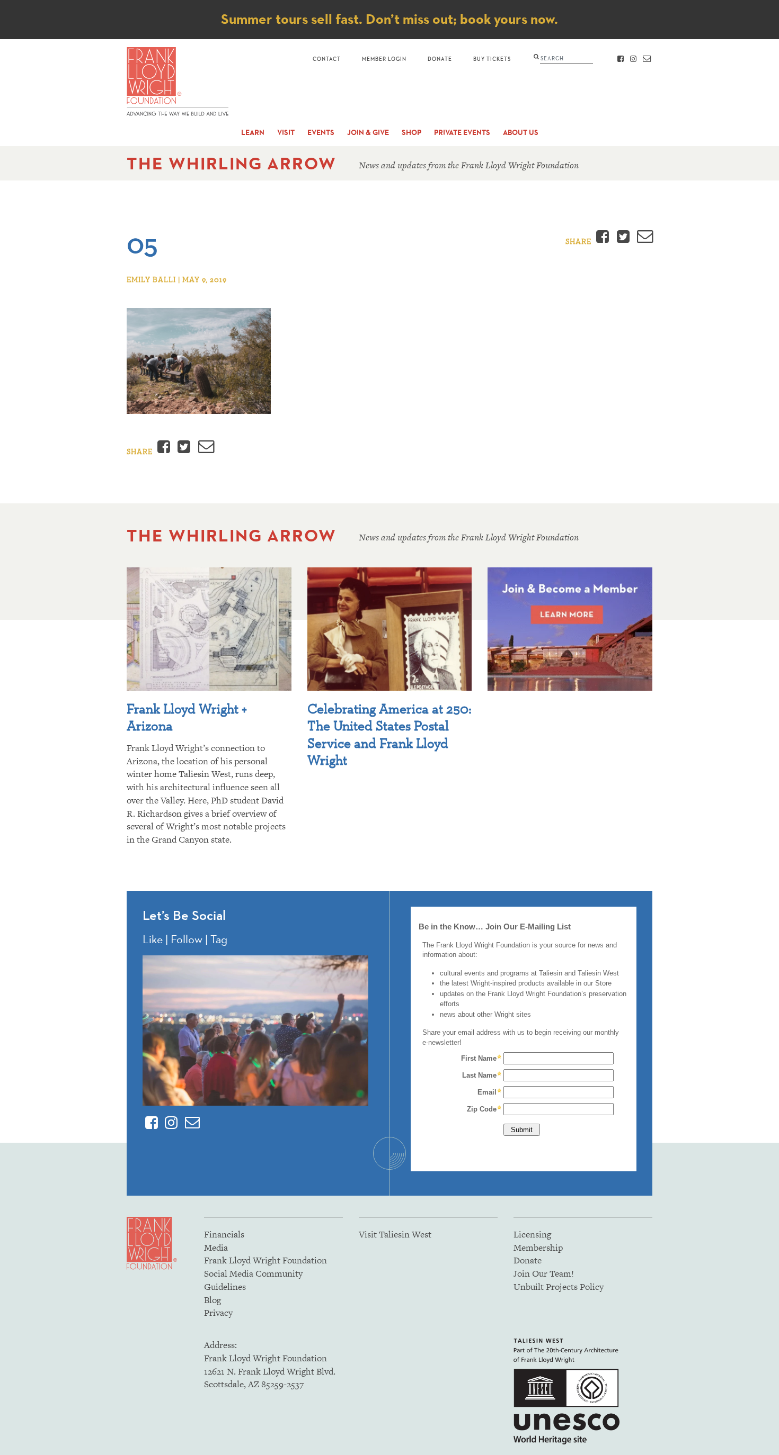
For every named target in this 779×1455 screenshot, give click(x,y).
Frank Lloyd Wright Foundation (265, 1260)
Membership (538, 1247)
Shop (411, 133)
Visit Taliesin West (395, 1234)
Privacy (218, 1312)
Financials (224, 1234)
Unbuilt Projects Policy (559, 1286)
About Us (520, 133)
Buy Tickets (492, 58)
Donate (440, 58)
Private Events (462, 133)
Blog (212, 1300)
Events (320, 133)
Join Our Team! (544, 1273)
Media (216, 1247)
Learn (252, 133)
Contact (327, 58)
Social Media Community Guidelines (253, 1280)
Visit (286, 133)
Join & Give (368, 133)
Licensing (532, 1234)
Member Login (384, 58)
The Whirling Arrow (232, 163)
